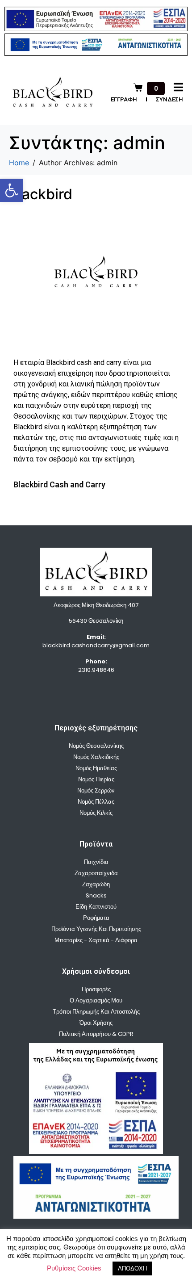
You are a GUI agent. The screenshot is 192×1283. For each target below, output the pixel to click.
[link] (11, 190)
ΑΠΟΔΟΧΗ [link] (132, 1268)
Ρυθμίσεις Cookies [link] (74, 1268)
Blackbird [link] (40, 194)
